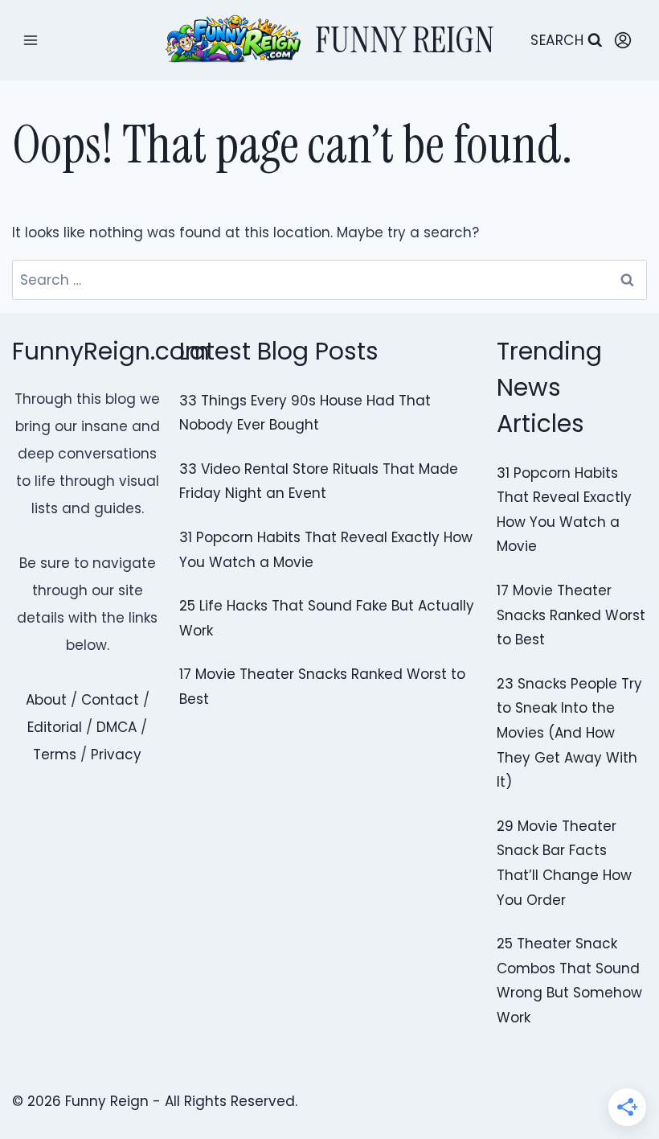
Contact (110, 699)
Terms (54, 754)
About (46, 699)
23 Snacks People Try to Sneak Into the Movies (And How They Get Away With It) (569, 733)
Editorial (54, 727)
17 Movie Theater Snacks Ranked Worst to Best (571, 615)
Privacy (116, 754)
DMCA (116, 727)
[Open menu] (31, 39)
